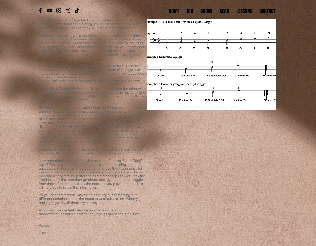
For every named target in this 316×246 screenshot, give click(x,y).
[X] (67, 10)
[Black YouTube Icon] (49, 10)
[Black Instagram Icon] (58, 10)
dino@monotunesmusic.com (61, 214)
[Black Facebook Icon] (40, 10)
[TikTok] (77, 10)
